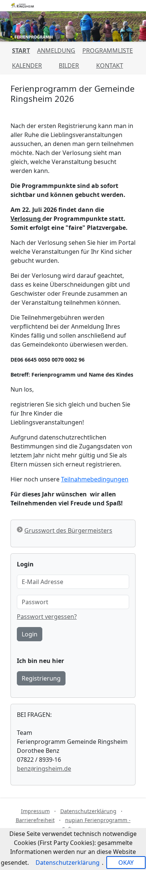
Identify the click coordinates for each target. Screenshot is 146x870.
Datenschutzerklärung (88, 811)
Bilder (69, 65)
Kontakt (109, 65)
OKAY (126, 862)
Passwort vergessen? (47, 616)
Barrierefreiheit (35, 820)
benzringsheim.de (44, 768)
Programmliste (107, 50)
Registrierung (41, 678)
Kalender (27, 65)
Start (21, 50)
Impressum (35, 811)
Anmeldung (56, 50)
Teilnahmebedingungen (94, 479)
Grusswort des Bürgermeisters (68, 530)
